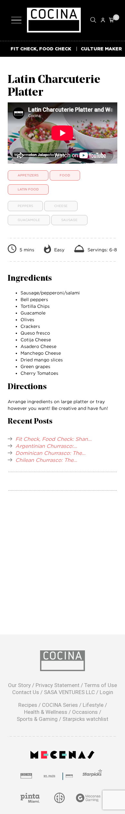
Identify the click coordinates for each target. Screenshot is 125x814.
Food (65, 175)
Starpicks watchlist (85, 719)
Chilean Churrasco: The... (46, 460)
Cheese (61, 206)
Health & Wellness (45, 712)
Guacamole (29, 220)
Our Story (19, 685)
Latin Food (28, 189)
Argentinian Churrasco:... (46, 446)
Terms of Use (100, 685)
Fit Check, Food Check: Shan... (53, 439)
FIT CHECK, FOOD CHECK (41, 48)
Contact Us (25, 692)
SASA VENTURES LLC (69, 692)
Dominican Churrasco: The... (50, 453)
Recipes (27, 705)
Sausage (69, 220)
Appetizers (28, 175)
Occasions (85, 712)
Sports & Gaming (37, 719)
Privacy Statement (57, 685)
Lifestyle (93, 705)
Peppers (25, 206)
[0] (112, 20)
